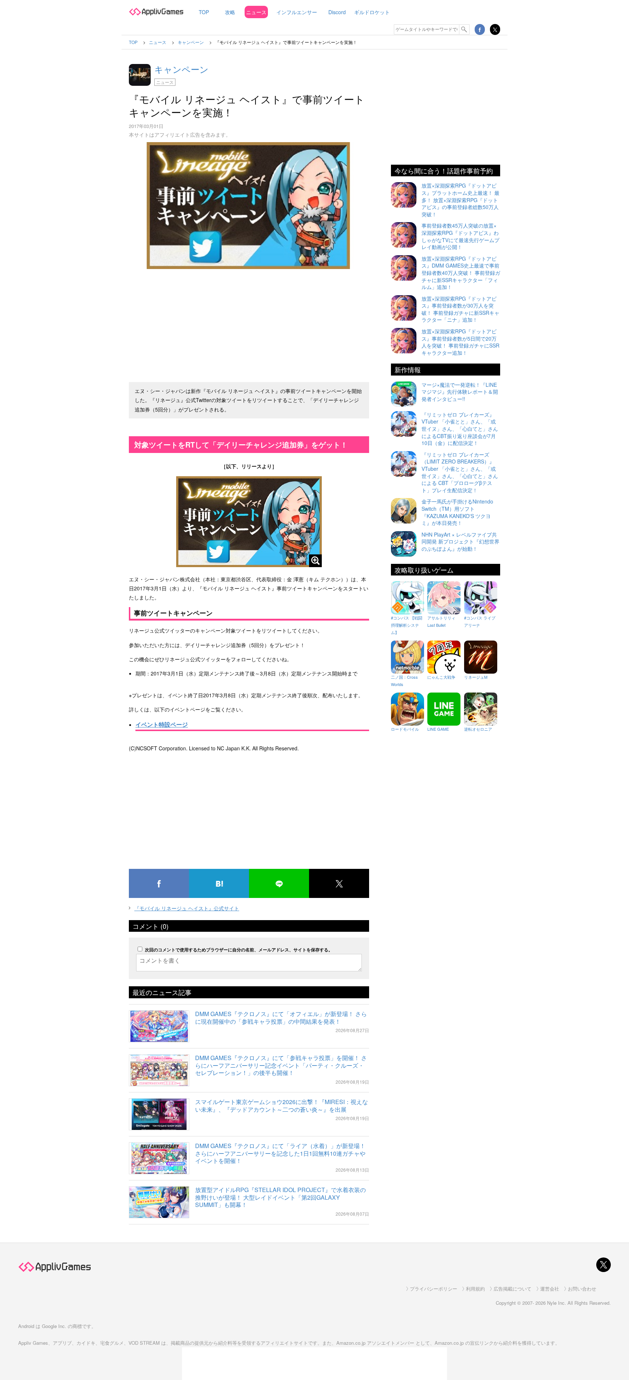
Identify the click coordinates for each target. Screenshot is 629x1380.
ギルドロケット (372, 12)
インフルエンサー (296, 12)
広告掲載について (512, 1288)
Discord (337, 12)
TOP (204, 12)
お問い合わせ (582, 1288)
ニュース (256, 12)
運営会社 (549, 1288)
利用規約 (475, 1288)
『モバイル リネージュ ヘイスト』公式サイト (186, 908)
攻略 (230, 12)
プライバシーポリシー (433, 1288)
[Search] (464, 29)
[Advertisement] (249, 322)
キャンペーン (181, 69)
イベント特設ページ (161, 724)
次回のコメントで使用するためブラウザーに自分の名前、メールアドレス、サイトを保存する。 (239, 949)
